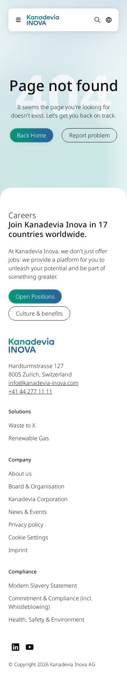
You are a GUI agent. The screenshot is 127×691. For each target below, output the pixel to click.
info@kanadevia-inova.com (43, 383)
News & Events (27, 512)
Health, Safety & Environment (46, 620)
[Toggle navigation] (18, 20)
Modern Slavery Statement (42, 586)
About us (20, 474)
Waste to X (21, 426)
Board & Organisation (36, 487)
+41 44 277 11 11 (30, 392)
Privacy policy (25, 525)
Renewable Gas (28, 438)
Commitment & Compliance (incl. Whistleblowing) (50, 603)
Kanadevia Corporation (38, 499)
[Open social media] (15, 647)
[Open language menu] (108, 20)
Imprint (18, 550)
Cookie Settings (28, 538)
